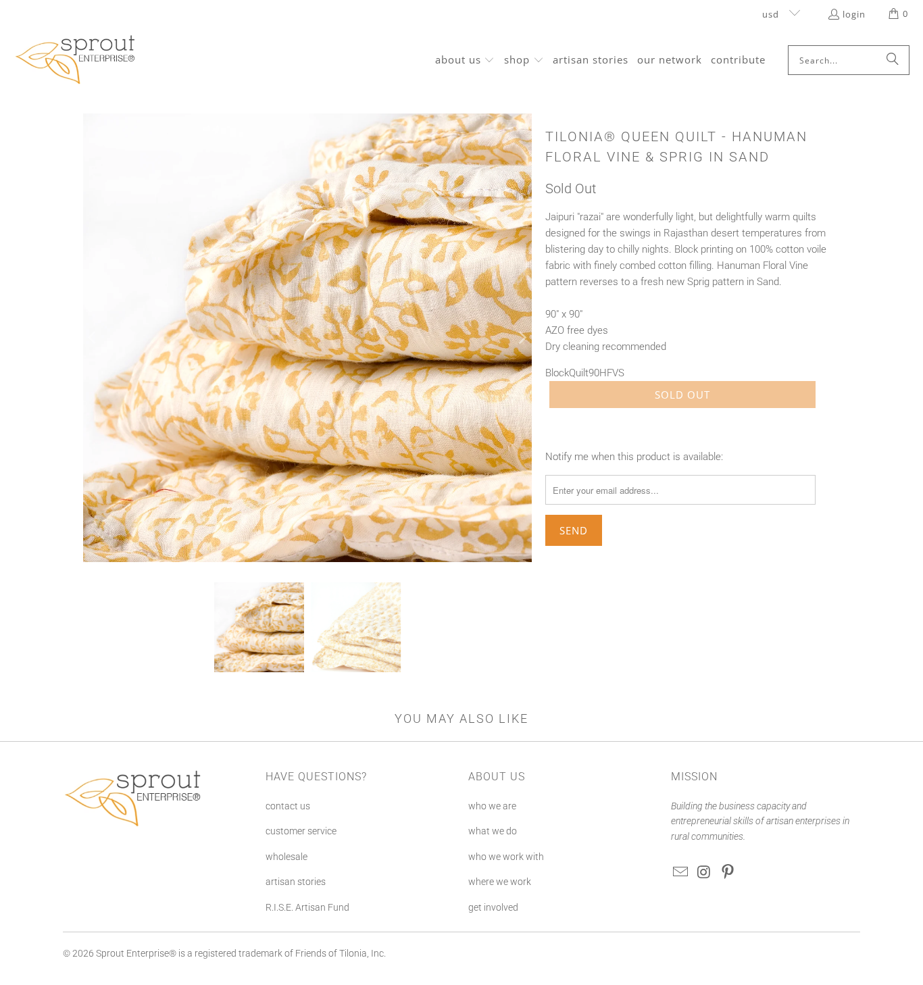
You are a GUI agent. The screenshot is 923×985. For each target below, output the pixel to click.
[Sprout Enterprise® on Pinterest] (728, 873)
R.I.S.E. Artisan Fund (307, 907)
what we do (492, 831)
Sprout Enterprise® (136, 953)
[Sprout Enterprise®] (76, 60)
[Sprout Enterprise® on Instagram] (705, 873)
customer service (301, 831)
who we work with (506, 856)
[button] (465, 60)
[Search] (892, 60)
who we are (492, 806)
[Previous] (93, 337)
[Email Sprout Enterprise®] (681, 873)
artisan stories (296, 881)
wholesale (286, 856)
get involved (493, 907)
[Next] (521, 337)
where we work (499, 881)
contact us (288, 806)
